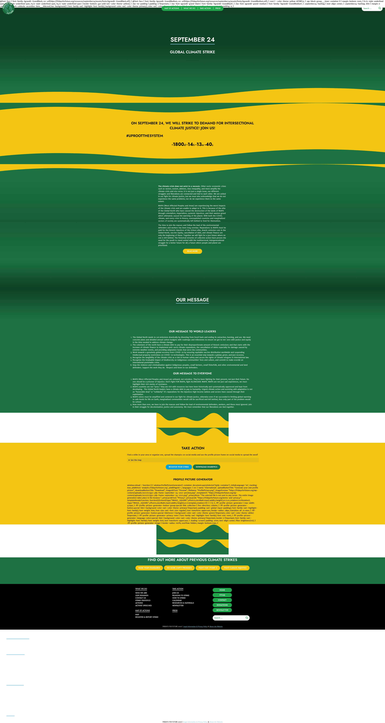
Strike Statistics (142, 600)
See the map (136, 460)
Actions (139, 603)
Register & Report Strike (146, 617)
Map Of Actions (172, 8)
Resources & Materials (183, 603)
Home (222, 590)
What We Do (189, 8)
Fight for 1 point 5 (208, 568)
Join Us (175, 593)
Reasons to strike (180, 595)
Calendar (177, 600)
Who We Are (141, 593)
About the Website (216, 626)
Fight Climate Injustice (235, 568)
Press (217, 8)
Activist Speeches (143, 605)
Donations (222, 605)
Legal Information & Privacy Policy (195, 626)
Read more (192, 251)
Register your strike (179, 467)
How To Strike (179, 598)
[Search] (380, 8)
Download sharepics (206, 467)
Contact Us (140, 598)
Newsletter (177, 605)
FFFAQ (222, 595)
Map (137, 614)
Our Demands (141, 595)
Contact (222, 600)
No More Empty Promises (179, 568)
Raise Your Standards (149, 568)
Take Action (205, 8)
